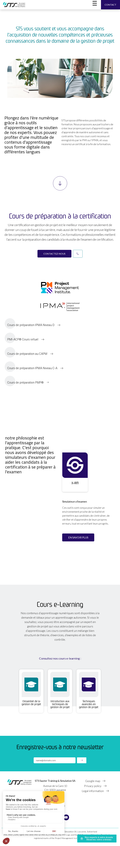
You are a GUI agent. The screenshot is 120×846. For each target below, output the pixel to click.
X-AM (75, 483)
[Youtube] (66, 817)
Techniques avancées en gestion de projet (88, 704)
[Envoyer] (81, 760)
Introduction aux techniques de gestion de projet (60, 704)
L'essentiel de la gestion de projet (31, 703)
